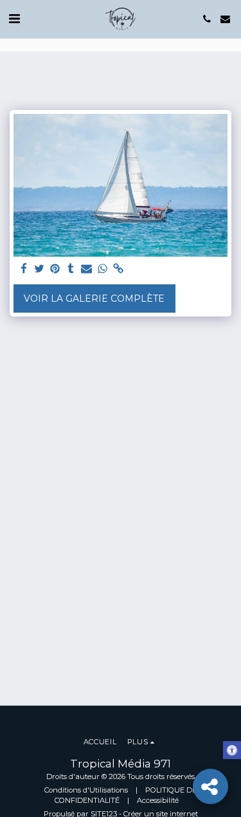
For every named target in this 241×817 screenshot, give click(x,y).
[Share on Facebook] (24, 269)
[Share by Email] (87, 269)
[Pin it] (55, 269)
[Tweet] (40, 269)
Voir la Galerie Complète (94, 298)
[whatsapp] (103, 269)
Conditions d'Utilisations (86, 789)
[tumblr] (71, 269)
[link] (118, 269)
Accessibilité (158, 800)
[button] (14, 18)
